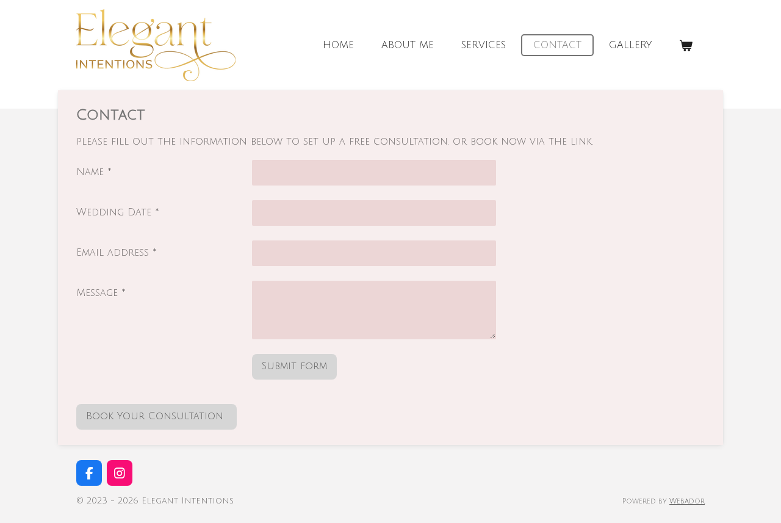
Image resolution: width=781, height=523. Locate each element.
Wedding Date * (117, 212)
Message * (101, 292)
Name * (94, 172)
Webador (687, 501)
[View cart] (686, 45)
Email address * (116, 252)
